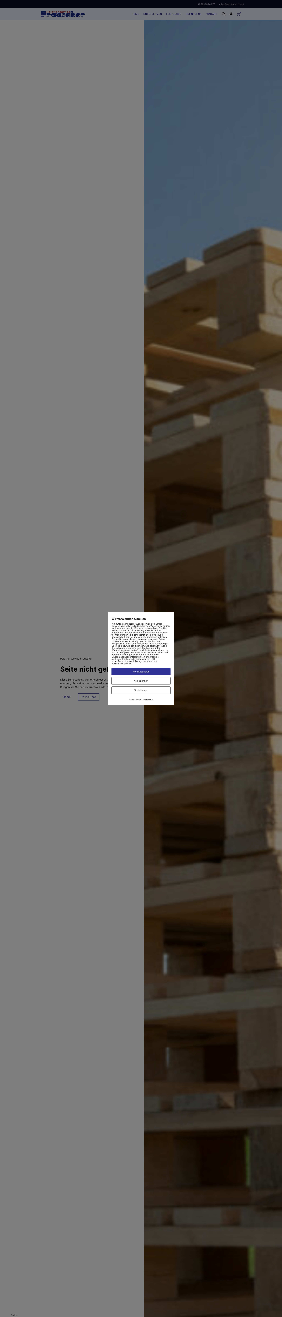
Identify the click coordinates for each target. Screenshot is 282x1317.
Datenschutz (135, 699)
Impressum (148, 699)
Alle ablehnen (141, 681)
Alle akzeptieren (141, 671)
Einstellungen (141, 690)
